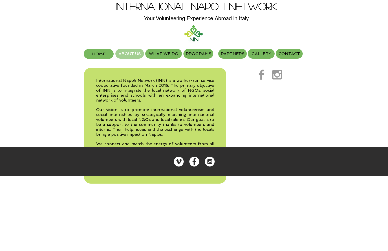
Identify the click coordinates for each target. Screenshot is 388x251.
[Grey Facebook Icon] (261, 74)
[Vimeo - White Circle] (179, 162)
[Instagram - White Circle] (210, 162)
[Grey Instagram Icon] (277, 74)
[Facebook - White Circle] (194, 162)
